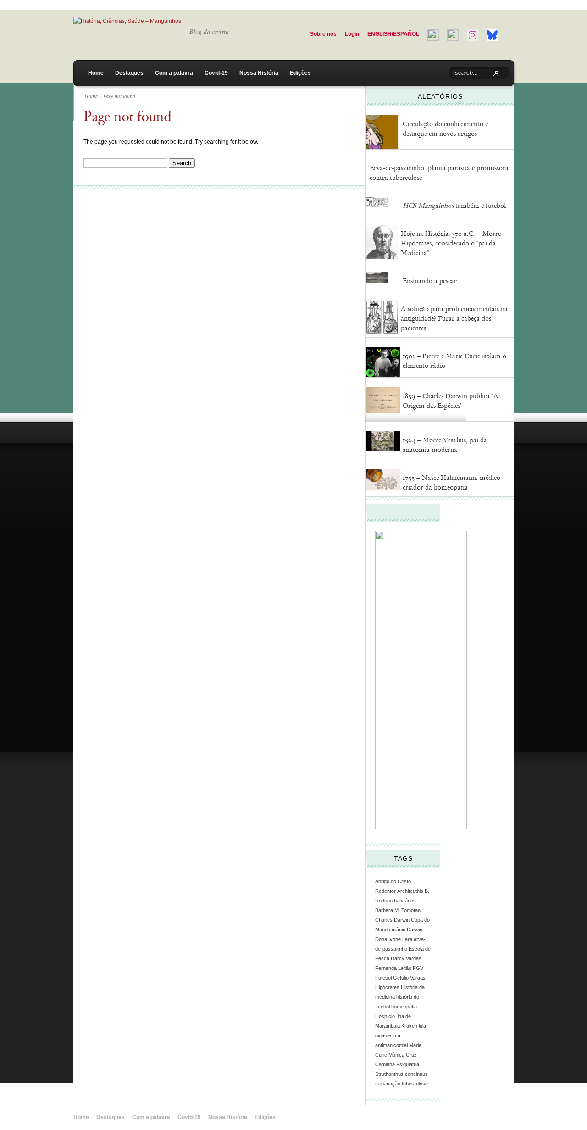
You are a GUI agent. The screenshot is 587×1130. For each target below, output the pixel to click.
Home (96, 73)
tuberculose (415, 1083)
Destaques (129, 73)
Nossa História (258, 73)
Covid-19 (216, 73)
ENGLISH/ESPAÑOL (393, 34)
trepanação (387, 1083)
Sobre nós (323, 34)
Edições (300, 73)
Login (352, 34)
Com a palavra (174, 73)
